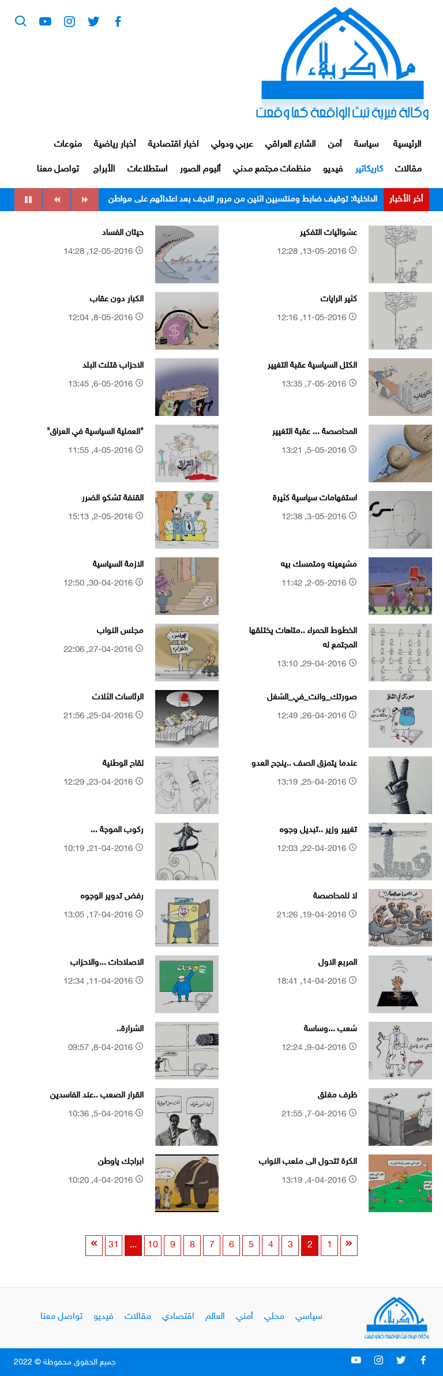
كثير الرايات (339, 299)
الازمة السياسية (118, 564)
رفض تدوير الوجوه (112, 896)
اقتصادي (178, 1316)
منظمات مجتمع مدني (272, 169)
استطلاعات (147, 169)
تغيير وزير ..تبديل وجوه (318, 830)
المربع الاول (337, 963)
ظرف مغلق (337, 1095)
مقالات (408, 169)
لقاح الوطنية (123, 763)
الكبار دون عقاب (117, 299)
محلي (274, 1316)
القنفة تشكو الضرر (113, 498)
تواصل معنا (58, 169)
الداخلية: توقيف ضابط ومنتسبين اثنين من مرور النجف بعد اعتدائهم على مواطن (242, 199)
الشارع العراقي (290, 144)
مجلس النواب (120, 631)
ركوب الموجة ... (117, 830)
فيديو (333, 169)
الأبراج (104, 169)
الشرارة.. (130, 1029)
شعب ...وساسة (330, 1029)
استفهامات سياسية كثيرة (315, 498)
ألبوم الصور (200, 169)
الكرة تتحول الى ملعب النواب (308, 1162)
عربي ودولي (232, 144)
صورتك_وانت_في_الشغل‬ (312, 697)
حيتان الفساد (123, 233)
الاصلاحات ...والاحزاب (107, 963)
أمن (335, 144)
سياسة (366, 144)
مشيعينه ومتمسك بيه (319, 564)
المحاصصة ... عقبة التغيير (314, 432)
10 (153, 1245)
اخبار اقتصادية (173, 144)
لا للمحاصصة (335, 896)
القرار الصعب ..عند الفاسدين (97, 1095)
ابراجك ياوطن (121, 1162)
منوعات (68, 144)
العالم (215, 1316)
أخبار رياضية (115, 144)
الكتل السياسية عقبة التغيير (312, 365)
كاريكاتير (369, 169)
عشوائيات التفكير (328, 233)
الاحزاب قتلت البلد (113, 365)
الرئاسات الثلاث (118, 697)
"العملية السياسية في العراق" (95, 432)
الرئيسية (407, 144)
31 (113, 1245)
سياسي (308, 1316)
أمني (244, 1316)
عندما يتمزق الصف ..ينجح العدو (304, 763)
